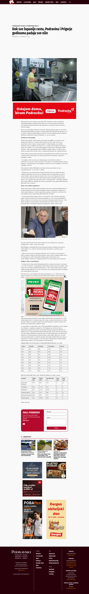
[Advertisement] (44, 14)
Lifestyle (40, 2)
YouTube (51, 574)
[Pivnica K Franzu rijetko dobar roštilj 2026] (56, 478)
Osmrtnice (63, 2)
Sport (34, 2)
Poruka (48, 417)
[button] (70, 2)
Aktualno (19, 2)
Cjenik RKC (71, 567)
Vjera (57, 2)
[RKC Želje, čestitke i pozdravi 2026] (32, 496)
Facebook (51, 569)
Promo (50, 558)
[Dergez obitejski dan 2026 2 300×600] (56, 538)
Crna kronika (27, 2)
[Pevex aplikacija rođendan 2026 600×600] (44, 316)
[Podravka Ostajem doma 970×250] (44, 118)
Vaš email (49, 411)
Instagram (51, 572)
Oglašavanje (52, 556)
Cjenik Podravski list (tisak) (71, 564)
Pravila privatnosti (54, 563)
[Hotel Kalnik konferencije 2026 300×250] (32, 478)
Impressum (52, 553)
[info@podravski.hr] (24, 424)
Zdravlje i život (49, 2)
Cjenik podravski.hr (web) (71, 565)
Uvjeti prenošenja (53, 561)
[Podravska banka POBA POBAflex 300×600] (32, 538)
